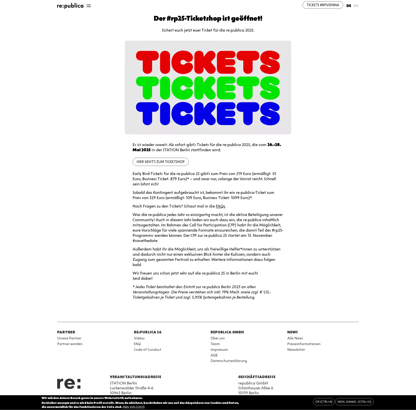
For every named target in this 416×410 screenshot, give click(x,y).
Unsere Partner (69, 338)
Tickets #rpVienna (323, 5)
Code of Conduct (147, 349)
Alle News (295, 338)
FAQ (137, 344)
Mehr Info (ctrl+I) (134, 407)
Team (215, 344)
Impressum (219, 349)
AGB (214, 355)
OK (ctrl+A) (323, 401)
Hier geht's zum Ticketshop (161, 162)
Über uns (218, 338)
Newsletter (296, 349)
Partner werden (70, 344)
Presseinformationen (304, 344)
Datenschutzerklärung (229, 361)
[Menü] (88, 6)
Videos (139, 338)
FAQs (220, 206)
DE (348, 6)
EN (356, 6)
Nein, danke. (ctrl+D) (354, 401)
